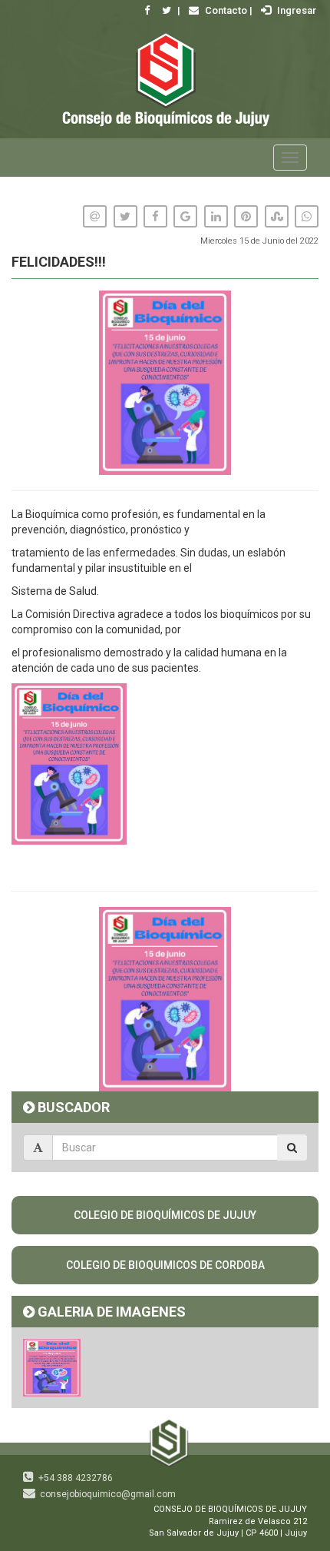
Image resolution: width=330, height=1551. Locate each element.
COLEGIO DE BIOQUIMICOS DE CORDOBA (165, 1265)
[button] (304, 920)
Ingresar (295, 10)
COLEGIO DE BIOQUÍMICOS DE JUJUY (165, 1215)
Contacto (225, 10)
